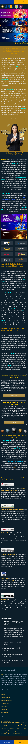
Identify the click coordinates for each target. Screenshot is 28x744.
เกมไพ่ (25, 731)
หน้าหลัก (3, 695)
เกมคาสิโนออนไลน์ (5, 698)
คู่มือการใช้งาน (4, 713)
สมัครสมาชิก (21, 2)
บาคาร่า (19, 725)
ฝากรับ (17, 729)
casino (18, 722)
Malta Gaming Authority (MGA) (13, 489)
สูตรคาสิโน (7, 731)
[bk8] (14, 6)
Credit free (24, 722)
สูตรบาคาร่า (4, 707)
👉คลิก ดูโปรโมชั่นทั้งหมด (21, 43)
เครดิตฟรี (3, 733)
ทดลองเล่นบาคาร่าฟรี (6, 701)
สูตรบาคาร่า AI (17, 731)
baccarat (5, 722)
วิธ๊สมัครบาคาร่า (21, 729)
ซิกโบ (15, 726)
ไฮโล (21, 733)
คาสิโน (6, 725)
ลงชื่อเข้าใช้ (7, 2)
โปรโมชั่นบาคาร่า (16, 733)
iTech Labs (4, 578)
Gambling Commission (8, 555)
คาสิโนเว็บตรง (11, 726)
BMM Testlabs (5, 533)
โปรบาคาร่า (9, 733)
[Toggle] (2, 622)
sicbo (2, 726)
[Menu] (2, 6)
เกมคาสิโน (22, 731)
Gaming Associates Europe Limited (12, 510)
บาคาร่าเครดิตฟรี (5, 704)
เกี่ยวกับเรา (4, 710)
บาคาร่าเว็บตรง (10, 728)
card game (12, 722)
